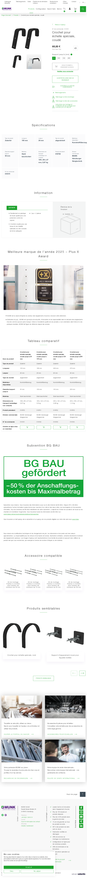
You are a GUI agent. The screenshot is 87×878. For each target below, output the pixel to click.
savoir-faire (75, 519)
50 (54, 58)
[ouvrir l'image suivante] (82, 673)
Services (60, 9)
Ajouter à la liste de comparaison (67, 86)
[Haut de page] (83, 794)
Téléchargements (21, 1)
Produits (31, 9)
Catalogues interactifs (7, 2)
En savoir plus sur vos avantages (57, 861)
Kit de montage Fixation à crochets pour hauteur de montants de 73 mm (33, 585)
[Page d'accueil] (5, 9)
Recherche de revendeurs (54, 2)
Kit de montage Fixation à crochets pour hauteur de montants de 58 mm (13, 585)
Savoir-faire (51, 9)
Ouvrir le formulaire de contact (30, 821)
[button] (64, 9)
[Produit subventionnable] (75, 48)
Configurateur (41, 9)
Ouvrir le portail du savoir (16, 734)
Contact (74, 1)
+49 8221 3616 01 (27, 817)
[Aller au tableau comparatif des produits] (71, 54)
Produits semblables (43, 678)
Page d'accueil (6, 15)
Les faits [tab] (12, 207)
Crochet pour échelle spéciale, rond (21, 655)
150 (64, 58)
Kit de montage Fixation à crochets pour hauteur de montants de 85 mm (54, 585)
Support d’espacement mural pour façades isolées (65, 657)
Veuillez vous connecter (65, 71)
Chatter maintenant (27, 826)
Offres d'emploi (65, 2)
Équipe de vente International (61, 778)
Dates (29, 1)
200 (69, 58)
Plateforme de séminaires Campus (40, 2)
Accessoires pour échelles (60, 734)
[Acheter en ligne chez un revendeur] (27, 427)
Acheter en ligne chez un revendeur (65, 79)
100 (59, 58)
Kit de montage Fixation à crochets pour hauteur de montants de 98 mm (74, 585)
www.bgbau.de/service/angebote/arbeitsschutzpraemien (21, 514)
